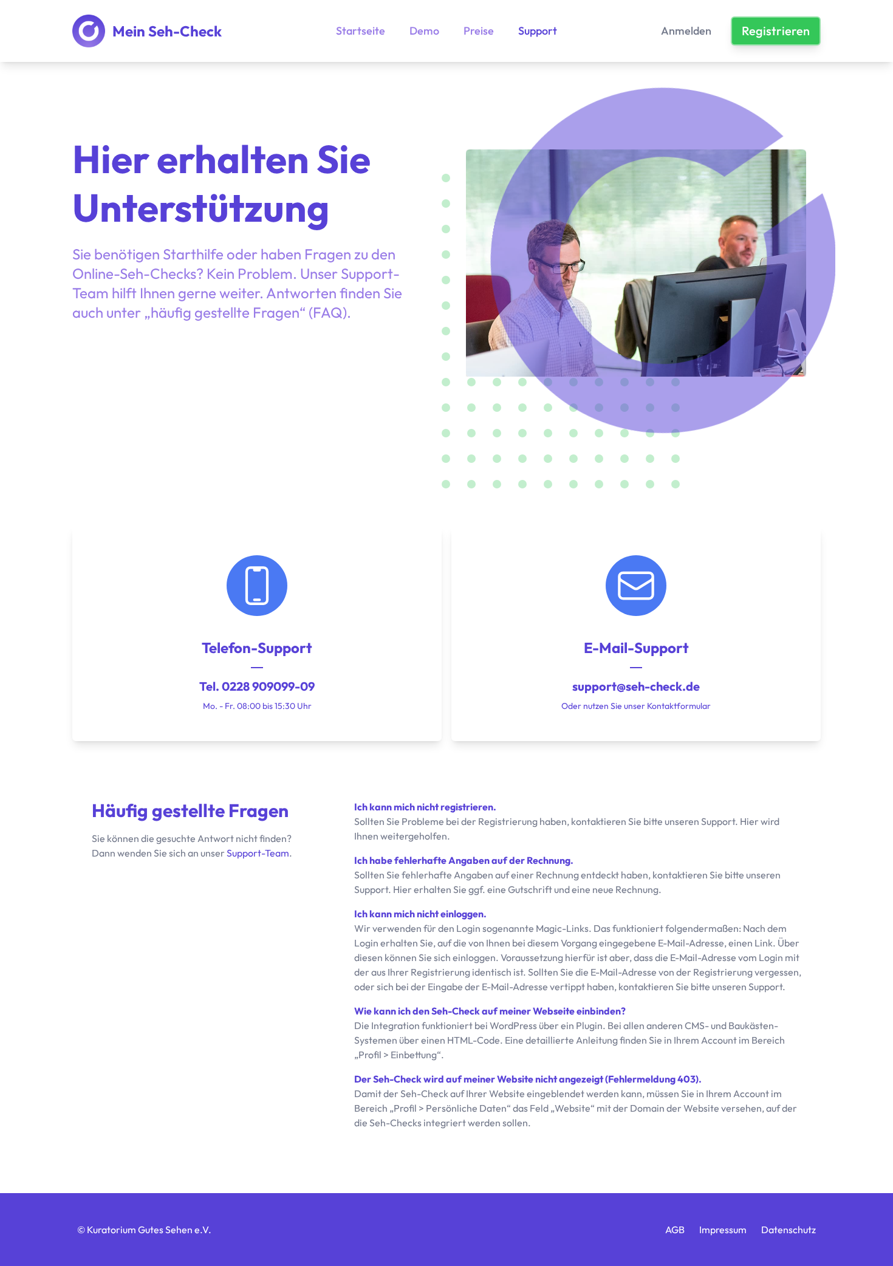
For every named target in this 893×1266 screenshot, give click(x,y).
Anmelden (686, 31)
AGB (675, 1229)
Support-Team (258, 853)
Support (537, 31)
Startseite (360, 31)
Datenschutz (788, 1229)
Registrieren (776, 30)
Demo (424, 31)
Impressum (723, 1229)
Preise (479, 31)
